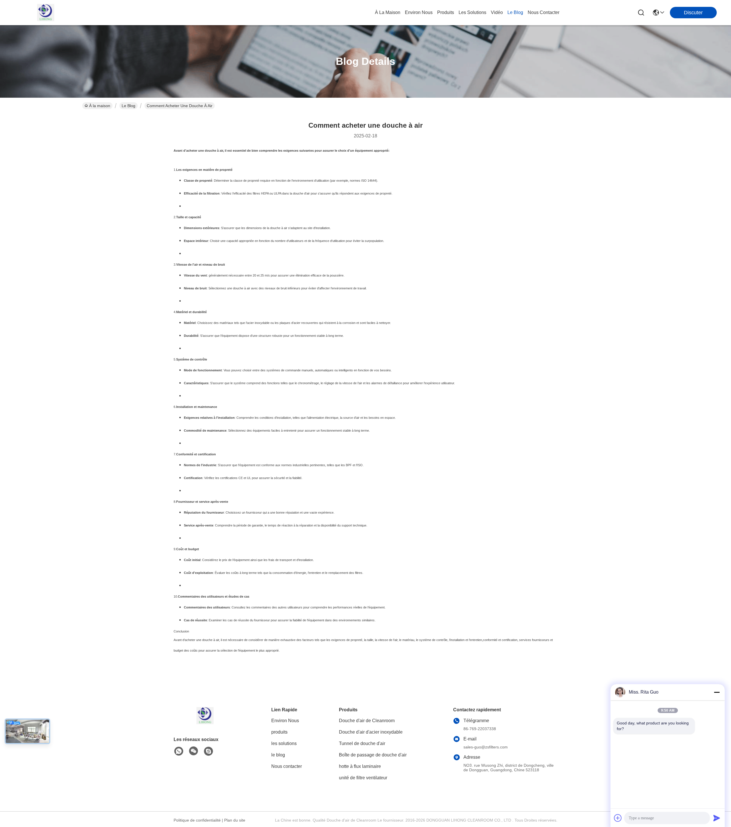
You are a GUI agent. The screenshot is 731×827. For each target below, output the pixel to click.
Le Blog (128, 105)
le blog (515, 12)
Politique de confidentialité (197, 820)
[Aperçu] (205, 722)
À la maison (387, 12)
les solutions (472, 12)
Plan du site (234, 820)
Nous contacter (286, 766)
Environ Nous (285, 720)
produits (445, 12)
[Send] (716, 818)
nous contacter (543, 12)
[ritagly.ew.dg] (208, 751)
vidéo (497, 12)
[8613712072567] (179, 751)
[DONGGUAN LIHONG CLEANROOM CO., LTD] (45, 12)
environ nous (419, 12)
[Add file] (618, 818)
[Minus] (716, 692)
